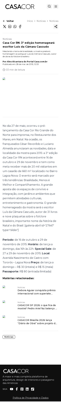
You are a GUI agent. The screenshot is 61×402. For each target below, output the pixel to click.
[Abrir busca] (49, 6)
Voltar (10, 21)
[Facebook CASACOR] (16, 389)
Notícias (41, 21)
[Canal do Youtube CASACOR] (11, 389)
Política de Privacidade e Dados (30, 397)
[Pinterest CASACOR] (22, 389)
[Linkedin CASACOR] (27, 389)
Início (30, 21)
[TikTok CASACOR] (32, 389)
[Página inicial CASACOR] (20, 6)
